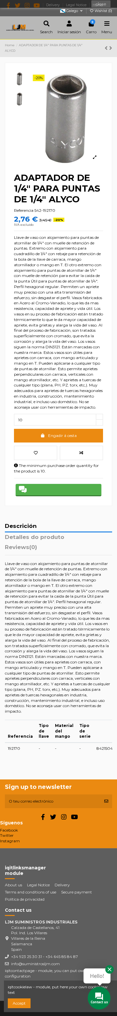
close (101, 4)
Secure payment (76, 892)
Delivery (62, 884)
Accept (19, 1003)
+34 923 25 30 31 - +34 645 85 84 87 (44, 956)
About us (13, 884)
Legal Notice (38, 884)
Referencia (23, 210)
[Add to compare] (81, 453)
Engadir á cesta (62, 435)
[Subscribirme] (106, 801)
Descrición (21, 526)
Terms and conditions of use (30, 892)
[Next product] (110, 48)
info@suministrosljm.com (35, 963)
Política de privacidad (25, 899)
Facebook (9, 830)
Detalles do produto (34, 537)
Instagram (10, 840)
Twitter (7, 835)
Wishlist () (103, 11)
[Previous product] (107, 48)
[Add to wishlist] (35, 453)
